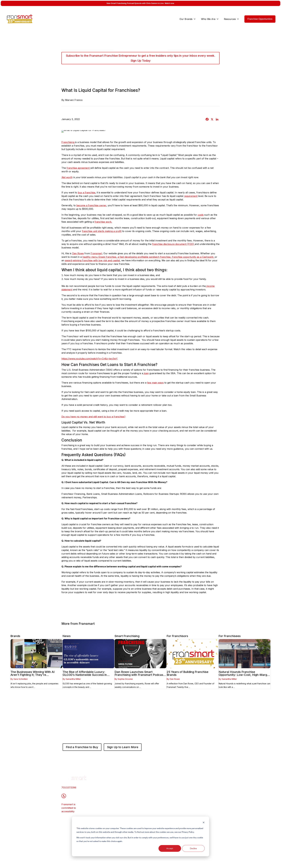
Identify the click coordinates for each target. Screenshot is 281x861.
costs (201, 214)
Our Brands (186, 19)
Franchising (68, 142)
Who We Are (208, 19)
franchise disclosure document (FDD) (173, 244)
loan (146, 373)
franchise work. (103, 221)
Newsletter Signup (172, 800)
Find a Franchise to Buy (82, 747)
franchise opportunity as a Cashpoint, (193, 256)
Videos (198, 789)
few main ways (155, 382)
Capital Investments (139, 792)
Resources (230, 19)
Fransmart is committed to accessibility (68, 808)
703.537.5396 (68, 787)
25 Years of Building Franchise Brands (187, 673)
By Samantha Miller (72, 679)
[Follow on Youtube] (211, 835)
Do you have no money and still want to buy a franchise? (93, 416)
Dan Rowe (78, 253)
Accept (169, 848)
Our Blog (200, 784)
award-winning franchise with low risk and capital (92, 260)
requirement (190, 196)
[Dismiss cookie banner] (204, 823)
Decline (193, 848)
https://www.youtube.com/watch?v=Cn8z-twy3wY (89, 358)
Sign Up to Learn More (122, 747)
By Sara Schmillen (19, 679)
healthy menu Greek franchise (99, 256)
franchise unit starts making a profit (101, 231)
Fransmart (96, 253)
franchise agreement (78, 167)
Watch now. (169, 3)
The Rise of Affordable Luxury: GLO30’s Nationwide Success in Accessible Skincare (85, 674)
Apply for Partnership (140, 797)
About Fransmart (171, 781)
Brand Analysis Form (139, 802)
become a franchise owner (91, 205)
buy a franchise (86, 192)
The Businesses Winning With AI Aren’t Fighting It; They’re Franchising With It (33, 674)
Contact (166, 791)
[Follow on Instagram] (217, 835)
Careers (166, 786)
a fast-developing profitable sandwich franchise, (144, 256)
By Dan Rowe (173, 679)
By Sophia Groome (124, 679)
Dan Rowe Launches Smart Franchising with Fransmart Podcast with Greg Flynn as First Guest (139, 674)
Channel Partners (171, 795)
